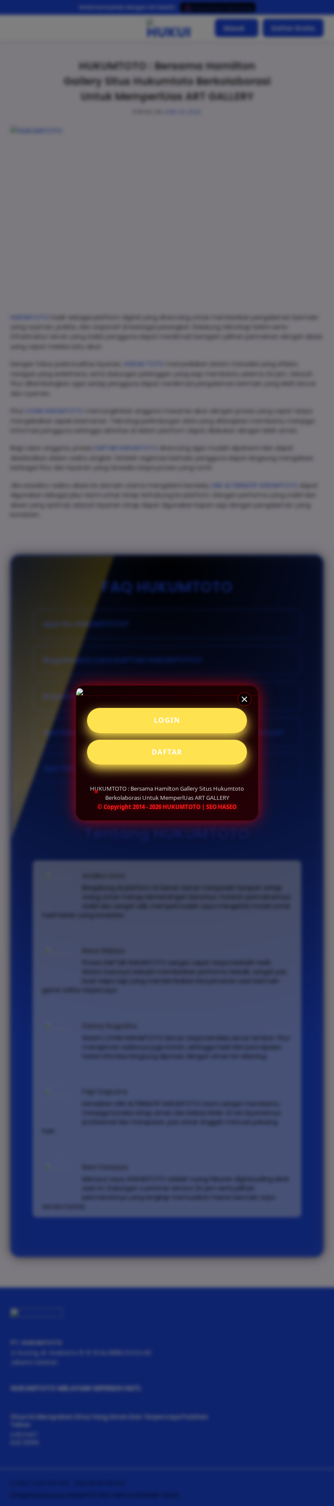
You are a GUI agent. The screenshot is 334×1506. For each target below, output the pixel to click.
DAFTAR (167, 752)
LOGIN (167, 720)
